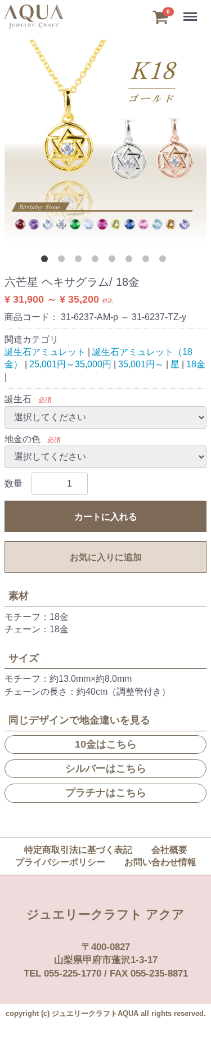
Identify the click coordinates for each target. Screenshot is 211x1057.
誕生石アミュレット (45, 352)
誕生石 (18, 399)
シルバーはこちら (105, 768)
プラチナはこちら (105, 792)
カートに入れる (105, 516)
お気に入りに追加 (106, 557)
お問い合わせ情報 (160, 862)
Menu (191, 10)
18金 (195, 364)
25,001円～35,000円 (70, 364)
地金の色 (23, 439)
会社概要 (169, 849)
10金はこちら (106, 744)
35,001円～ (141, 364)
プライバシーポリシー (60, 862)
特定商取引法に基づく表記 (78, 849)
